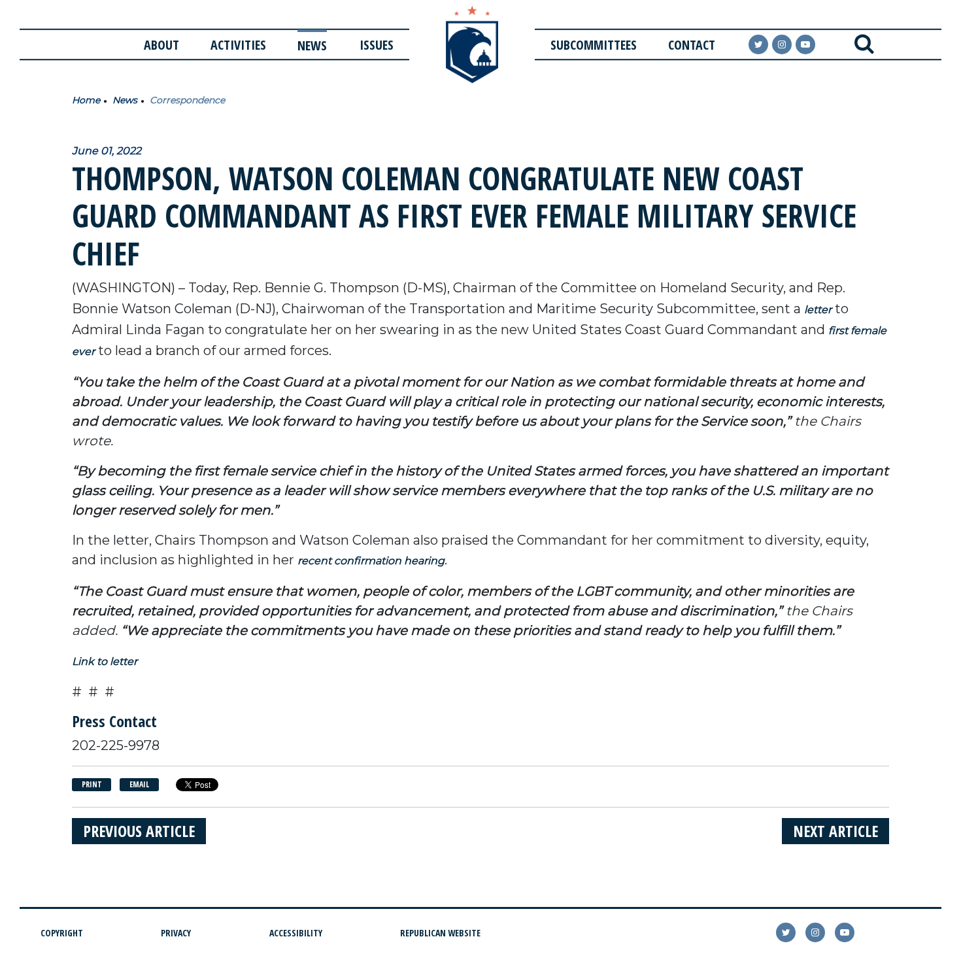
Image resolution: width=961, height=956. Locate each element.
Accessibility (295, 933)
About (161, 45)
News (312, 45)
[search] (864, 44)
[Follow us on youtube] (805, 44)
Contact (691, 45)
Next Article (835, 831)
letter (818, 309)
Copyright (62, 933)
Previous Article (139, 831)
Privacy (176, 933)
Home (86, 100)
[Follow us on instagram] (782, 44)
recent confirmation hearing (371, 561)
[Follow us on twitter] (786, 932)
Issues (377, 45)
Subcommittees (593, 45)
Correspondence (187, 100)
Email (139, 784)
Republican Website (440, 933)
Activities (238, 45)
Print (92, 784)
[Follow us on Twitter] (758, 44)
